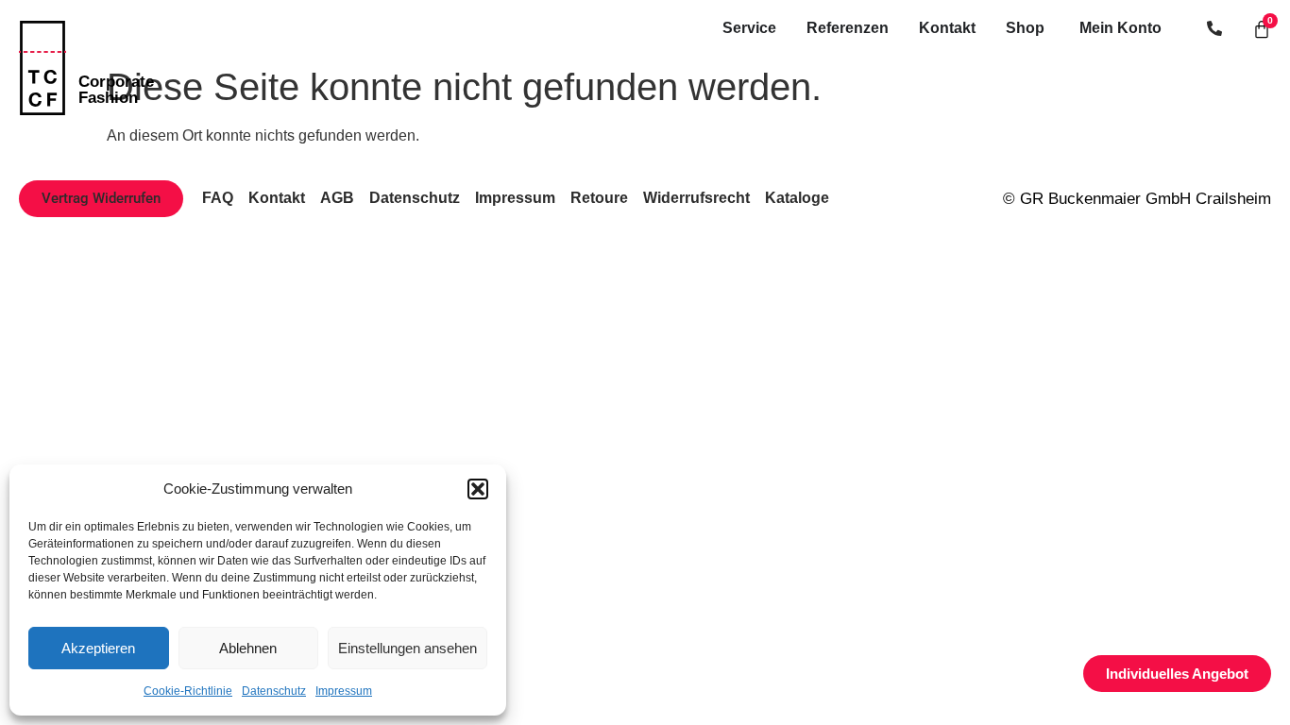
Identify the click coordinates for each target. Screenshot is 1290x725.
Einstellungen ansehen (407, 648)
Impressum (343, 691)
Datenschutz (274, 691)
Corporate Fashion (116, 90)
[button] (477, 489)
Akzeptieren (98, 648)
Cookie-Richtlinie (188, 691)
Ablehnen (248, 648)
